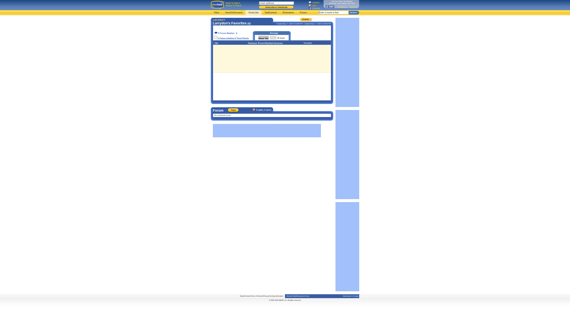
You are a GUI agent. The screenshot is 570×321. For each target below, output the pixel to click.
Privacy (266, 296)
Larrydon (218, 19)
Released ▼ (253, 43)
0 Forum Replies (226, 33)
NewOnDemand (233, 12)
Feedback (315, 2)
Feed (314, 5)
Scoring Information (276, 296)
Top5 (294, 296)
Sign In (352, 7)
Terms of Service (257, 296)
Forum (303, 12)
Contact (247, 296)
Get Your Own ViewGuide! (342, 2)
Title (216, 43)
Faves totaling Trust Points (233, 38)
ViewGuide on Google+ (351, 296)
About (242, 296)
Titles (216, 12)
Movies (289, 296)
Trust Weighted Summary (271, 43)
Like (216, 37)
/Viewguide (316, 8)
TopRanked (271, 12)
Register (342, 7)
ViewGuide (218, 5)
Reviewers (288, 12)
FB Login (330, 6)
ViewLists (253, 12)
